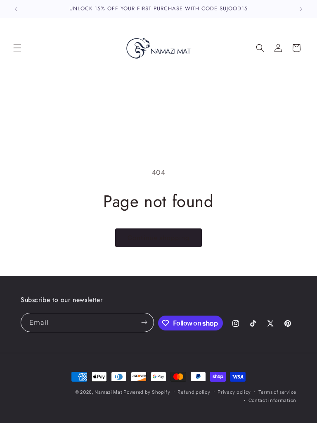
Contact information (272, 400)
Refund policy (193, 392)
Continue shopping (158, 238)
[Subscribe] (144, 322)
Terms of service (277, 392)
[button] (17, 48)
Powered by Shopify (146, 392)
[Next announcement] (301, 9)
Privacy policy (234, 392)
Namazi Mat (108, 392)
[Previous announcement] (16, 9)
